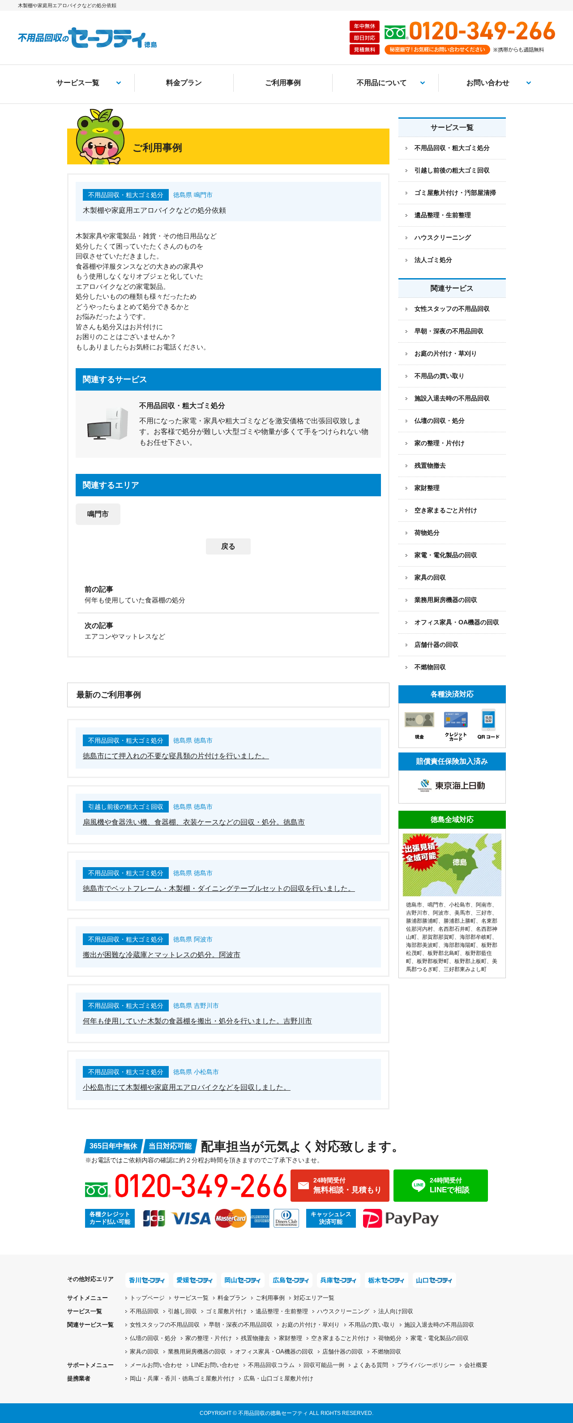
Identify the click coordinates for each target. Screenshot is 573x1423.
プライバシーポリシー (426, 1365)
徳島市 (414, 905)
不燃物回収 (430, 667)
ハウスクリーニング (443, 237)
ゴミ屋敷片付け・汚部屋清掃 (455, 192)
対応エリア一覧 (314, 1297)
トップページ (147, 1297)
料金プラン (184, 82)
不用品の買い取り (440, 375)
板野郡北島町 (444, 953)
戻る (228, 546)
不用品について (382, 82)
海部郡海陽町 (460, 945)
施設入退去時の (439, 1324)
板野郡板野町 (433, 961)
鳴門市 (98, 514)
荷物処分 (427, 532)
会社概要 (475, 1365)
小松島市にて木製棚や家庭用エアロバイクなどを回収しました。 (187, 1087)
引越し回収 (182, 1311)
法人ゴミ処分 (433, 259)
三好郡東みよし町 (465, 969)
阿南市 (484, 905)
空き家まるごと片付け (446, 510)
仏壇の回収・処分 (440, 420)
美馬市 (462, 913)
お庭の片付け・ (311, 1324)
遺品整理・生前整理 (443, 215)
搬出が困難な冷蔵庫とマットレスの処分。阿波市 (161, 955)
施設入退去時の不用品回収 (452, 398)
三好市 (484, 913)
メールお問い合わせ (156, 1365)
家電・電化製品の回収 (446, 555)
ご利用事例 (283, 82)
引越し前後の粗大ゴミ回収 (452, 170)
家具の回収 (430, 577)
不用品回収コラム (271, 1365)
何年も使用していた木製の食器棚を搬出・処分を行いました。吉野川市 (197, 1021)
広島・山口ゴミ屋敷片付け (278, 1378)
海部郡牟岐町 (476, 937)
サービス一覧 (77, 82)
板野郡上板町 (470, 961)
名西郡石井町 (454, 929)
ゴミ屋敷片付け (226, 1311)
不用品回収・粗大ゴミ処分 (452, 147)
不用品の (372, 1324)
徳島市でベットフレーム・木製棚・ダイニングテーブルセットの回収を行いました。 (219, 888)
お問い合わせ (487, 82)
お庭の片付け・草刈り (446, 353)
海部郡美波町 (422, 945)
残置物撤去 (430, 465)
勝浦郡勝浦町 (422, 921)
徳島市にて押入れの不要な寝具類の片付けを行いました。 (176, 756)
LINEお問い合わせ (215, 1365)
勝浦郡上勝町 (460, 921)
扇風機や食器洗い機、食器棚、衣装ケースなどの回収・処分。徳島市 (194, 822)
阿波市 (441, 913)
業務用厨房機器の (446, 599)
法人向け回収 (395, 1311)
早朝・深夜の (241, 1324)
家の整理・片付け (440, 443)
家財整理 (427, 487)
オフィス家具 (457, 622)
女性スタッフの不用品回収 (452, 308)
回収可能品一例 (324, 1365)
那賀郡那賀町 (438, 937)
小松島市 (459, 905)
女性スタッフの (165, 1324)
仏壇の (153, 1338)
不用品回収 (144, 1311)
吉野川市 (417, 913)
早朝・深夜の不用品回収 (449, 331)
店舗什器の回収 (436, 644)
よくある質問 (370, 1365)
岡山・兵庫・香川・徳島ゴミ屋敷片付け (182, 1378)
